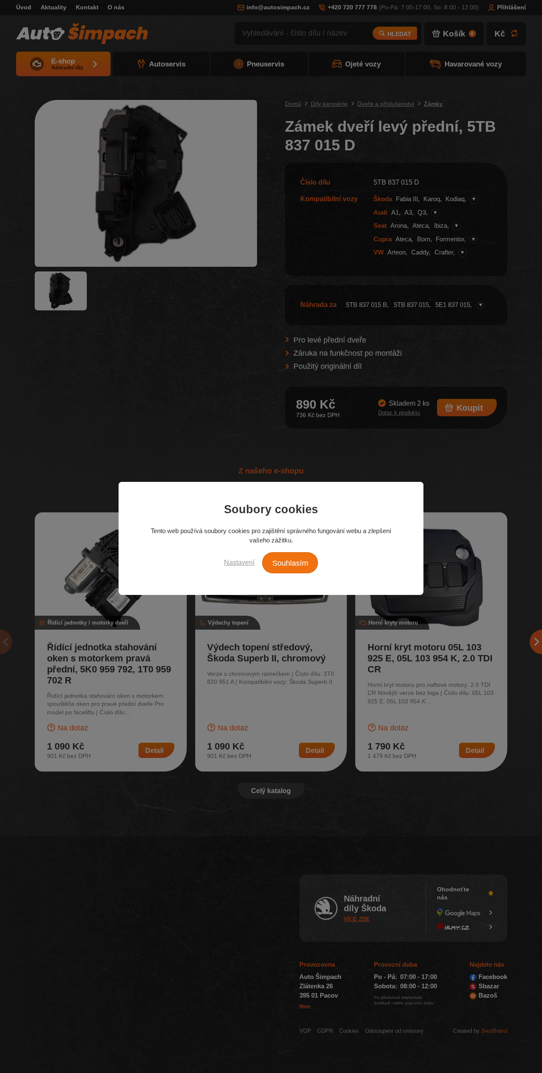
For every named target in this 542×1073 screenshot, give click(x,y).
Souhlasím (290, 563)
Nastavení (239, 562)
